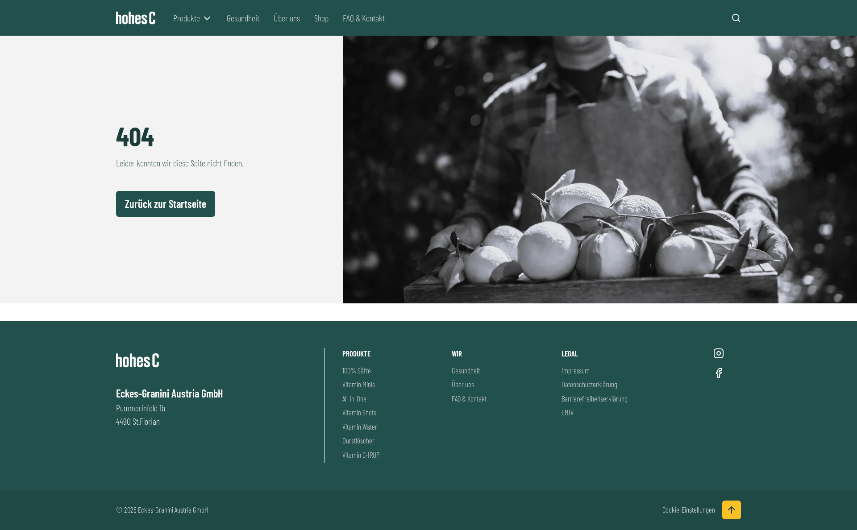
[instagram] (718, 353)
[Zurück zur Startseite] (137, 18)
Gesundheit (243, 17)
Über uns (287, 17)
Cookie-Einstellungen (688, 509)
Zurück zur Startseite (165, 203)
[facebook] (718, 373)
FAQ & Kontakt (364, 17)
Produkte (186, 17)
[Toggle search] (736, 18)
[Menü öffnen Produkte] (207, 18)
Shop (321, 17)
